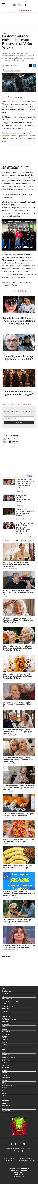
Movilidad (5, 1055)
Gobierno (5, 1036)
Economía (5, 1021)
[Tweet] (30, 65)
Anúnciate (19, 1174)
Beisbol (4, 1005)
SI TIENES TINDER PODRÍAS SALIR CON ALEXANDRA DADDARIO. (17, 167)
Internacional (6, 1023)
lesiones (24, 207)
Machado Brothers (9, 135)
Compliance (19, 1172)
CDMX (3, 1041)
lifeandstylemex (20, 1151)
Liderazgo (5, 1069)
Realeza (4, 1079)
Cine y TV (4, 995)
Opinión (4, 1044)
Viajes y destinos (7, 1105)
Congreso (5, 1039)
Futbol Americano (7, 1006)
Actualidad (5, 1067)
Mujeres (4, 1029)
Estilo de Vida (6, 1110)
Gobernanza (5, 1054)
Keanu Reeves (10, 101)
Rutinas (14, 285)
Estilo (10, 10)
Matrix (8, 268)
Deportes (5, 993)
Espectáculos (6, 1077)
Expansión (6, 1016)
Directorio (19, 1176)
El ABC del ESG (6, 1060)
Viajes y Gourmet (7, 998)
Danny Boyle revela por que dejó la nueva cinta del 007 (19, 357)
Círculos (4, 1080)
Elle (4, 1090)
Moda (3, 1082)
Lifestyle (4, 1011)
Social (4, 1052)
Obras (4, 1026)
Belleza (4, 1083)
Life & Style (6, 988)
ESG (3, 1027)
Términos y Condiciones (19, 1168)
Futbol (4, 1003)
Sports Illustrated (10, 1002)
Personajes (5, 1107)
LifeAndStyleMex (24, 1151)
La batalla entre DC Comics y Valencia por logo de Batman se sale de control (19, 320)
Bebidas (4, 1103)
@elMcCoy (19, 97)
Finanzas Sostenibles (8, 1057)
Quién (4, 1076)
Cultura (4, 1087)
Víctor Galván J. (14, 439)
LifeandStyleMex (14, 1151)
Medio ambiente (6, 1051)
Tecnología (5, 1024)
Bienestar (5, 1108)
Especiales (5, 1072)
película (28, 183)
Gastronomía (6, 1102)
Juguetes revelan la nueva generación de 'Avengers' (19, 393)
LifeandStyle (6, 1031)
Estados (4, 1042)
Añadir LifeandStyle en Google (12, 70)
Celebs (4, 1095)
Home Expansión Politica (9, 1019)
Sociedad (4, 1046)
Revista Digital (6, 1013)
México (4, 1037)
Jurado (4, 1111)
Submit (19, 422)
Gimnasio (5, 285)
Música (4, 996)
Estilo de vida (6, 1097)
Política (5, 1034)
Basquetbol (5, 1008)
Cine (13, 283)
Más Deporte (6, 1009)
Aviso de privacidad (19, 1170)
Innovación (5, 1059)
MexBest (5, 1100)
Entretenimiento (24, 10)
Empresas (5, 1018)
